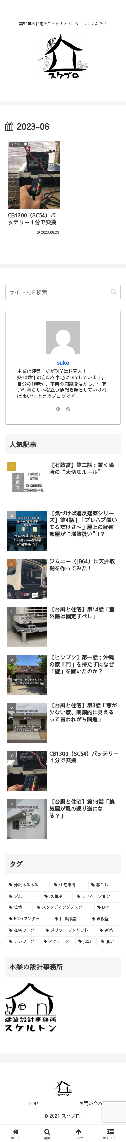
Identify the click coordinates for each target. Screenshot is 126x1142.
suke (63, 362)
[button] (114, 292)
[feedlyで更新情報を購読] (58, 408)
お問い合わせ (93, 1103)
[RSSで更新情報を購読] (68, 408)
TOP (33, 1103)
